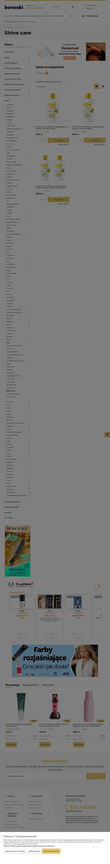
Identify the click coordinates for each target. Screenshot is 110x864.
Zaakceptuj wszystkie (51, 851)
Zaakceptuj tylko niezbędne (15, 851)
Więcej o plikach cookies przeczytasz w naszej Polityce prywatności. (28, 846)
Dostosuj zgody (34, 851)
